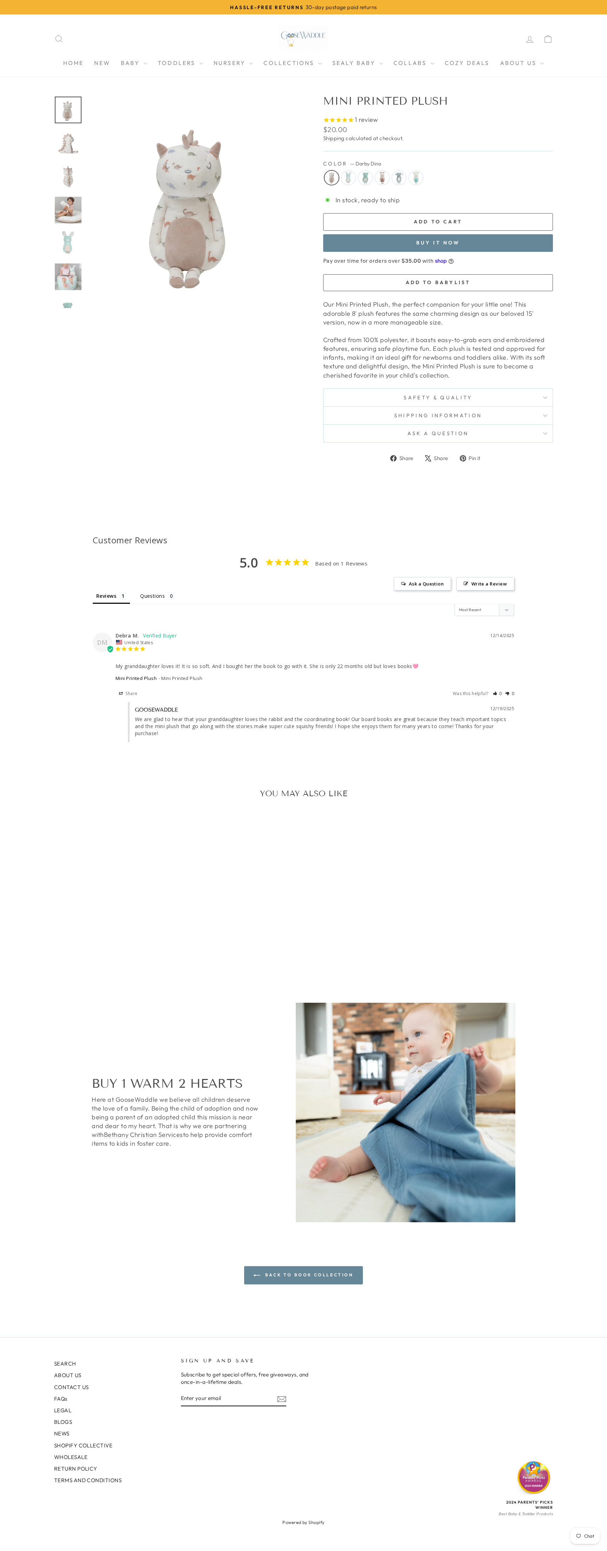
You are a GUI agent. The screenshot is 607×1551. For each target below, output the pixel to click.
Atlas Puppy (399, 178)
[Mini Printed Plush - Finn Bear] (108, 961)
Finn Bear (365, 178)
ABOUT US (519, 62)
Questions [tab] (152, 596)
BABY (131, 62)
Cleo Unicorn (382, 178)
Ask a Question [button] (426, 584)
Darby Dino (332, 178)
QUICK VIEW (113, 926)
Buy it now (438, 243)
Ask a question (438, 433)
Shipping (334, 138)
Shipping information (438, 415)
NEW (102, 62)
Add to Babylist (438, 282)
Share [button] (131, 693)
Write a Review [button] (489, 584)
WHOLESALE (70, 1457)
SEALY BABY (355, 62)
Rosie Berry (348, 178)
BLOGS (63, 1422)
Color (352, 164)
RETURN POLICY (75, 1468)
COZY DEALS (467, 62)
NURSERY (231, 62)
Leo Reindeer (416, 178)
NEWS (62, 1433)
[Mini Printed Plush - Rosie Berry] (99, 961)
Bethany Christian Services (143, 1135)
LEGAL (62, 1410)
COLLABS (411, 62)
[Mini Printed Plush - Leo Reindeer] (137, 961)
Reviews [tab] (106, 596)
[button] (497, 693)
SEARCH (65, 1363)
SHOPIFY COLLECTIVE (83, 1445)
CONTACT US (71, 1387)
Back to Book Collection (308, 1274)
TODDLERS (178, 62)
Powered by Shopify (303, 1522)
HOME (73, 62)
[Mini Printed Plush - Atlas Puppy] (127, 961)
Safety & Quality (438, 397)
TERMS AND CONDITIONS (88, 1480)
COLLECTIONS (289, 62)
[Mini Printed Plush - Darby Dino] (89, 961)
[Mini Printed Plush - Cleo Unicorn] (118, 961)
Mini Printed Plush (136, 678)
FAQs (60, 1398)
